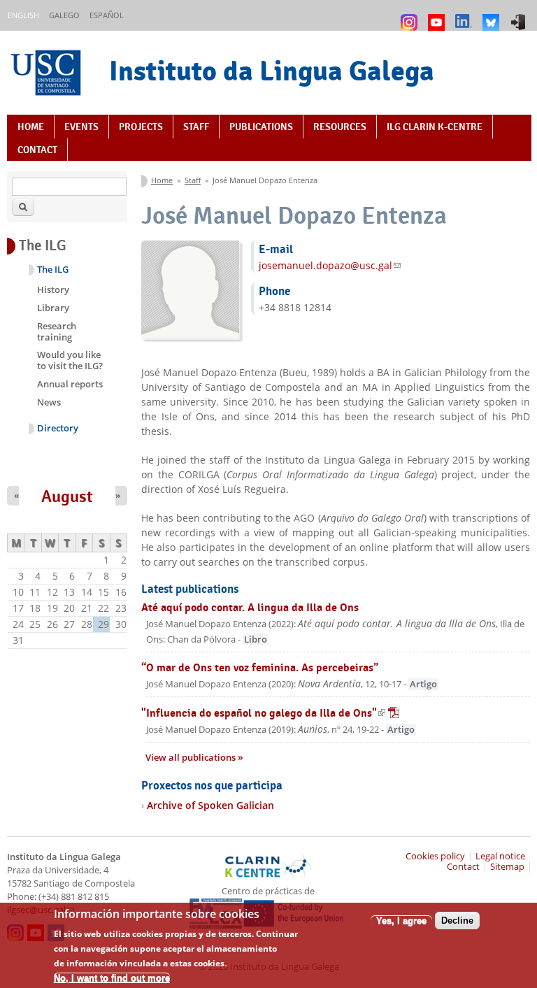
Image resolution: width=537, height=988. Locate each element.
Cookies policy (435, 856)
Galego (64, 15)
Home (30, 126)
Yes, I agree (401, 920)
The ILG (53, 269)
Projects (141, 126)
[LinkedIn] (465, 15)
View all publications (191, 758)
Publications (261, 126)
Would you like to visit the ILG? (70, 360)
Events (81, 126)
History (53, 289)
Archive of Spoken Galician (210, 805)
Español (107, 15)
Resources (339, 126)
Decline (457, 920)
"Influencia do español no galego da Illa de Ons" (270, 712)
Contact (37, 149)
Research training (56, 331)
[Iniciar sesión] (520, 15)
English (23, 15)
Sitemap (507, 866)
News (49, 402)
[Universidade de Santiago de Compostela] (47, 74)
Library (53, 307)
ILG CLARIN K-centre (434, 126)
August (67, 496)
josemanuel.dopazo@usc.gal (330, 265)
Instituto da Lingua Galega (271, 70)
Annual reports (70, 384)
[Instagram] (411, 15)
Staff (196, 126)
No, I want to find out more (112, 978)
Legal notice (500, 856)
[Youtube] (438, 15)
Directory (57, 428)
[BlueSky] (492, 15)
